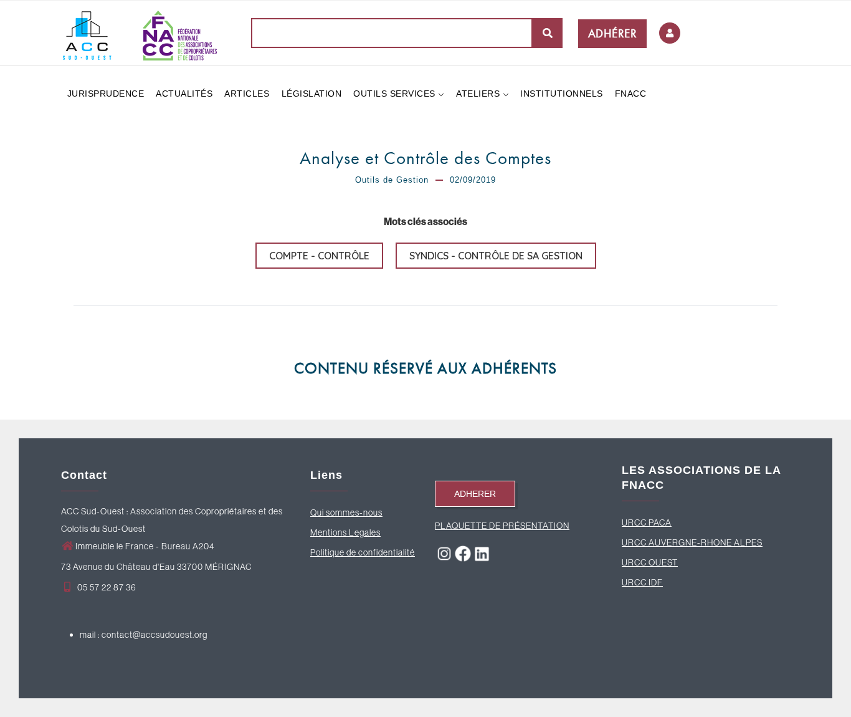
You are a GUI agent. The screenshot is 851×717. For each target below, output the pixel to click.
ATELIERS (479, 94)
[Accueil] (139, 32)
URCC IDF (642, 582)
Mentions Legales (345, 532)
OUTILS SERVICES (395, 94)
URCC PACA (647, 522)
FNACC (631, 94)
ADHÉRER (612, 33)
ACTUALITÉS (184, 94)
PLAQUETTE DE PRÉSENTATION (502, 525)
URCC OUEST (650, 562)
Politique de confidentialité (362, 552)
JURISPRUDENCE (106, 94)
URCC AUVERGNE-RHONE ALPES (692, 542)
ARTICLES (246, 94)
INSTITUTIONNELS (561, 94)
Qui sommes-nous (346, 512)
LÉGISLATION (312, 94)
